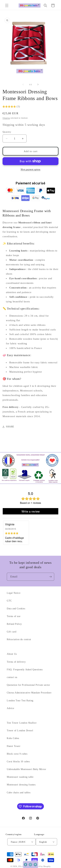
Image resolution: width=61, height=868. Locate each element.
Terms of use (13, 616)
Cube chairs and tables (18, 792)
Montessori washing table (20, 777)
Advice (10, 708)
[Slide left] (23, 84)
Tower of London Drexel (20, 730)
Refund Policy (14, 624)
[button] (7, 5)
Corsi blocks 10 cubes (18, 761)
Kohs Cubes (13, 738)
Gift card (11, 631)
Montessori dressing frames (21, 784)
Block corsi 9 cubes (17, 754)
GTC (9, 600)
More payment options (30, 169)
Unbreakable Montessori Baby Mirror (26, 769)
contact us (12, 677)
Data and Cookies (16, 608)
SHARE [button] (10, 426)
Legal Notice (13, 593)
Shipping (6, 118)
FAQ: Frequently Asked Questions (25, 669)
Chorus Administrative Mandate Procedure (29, 692)
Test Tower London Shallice (22, 723)
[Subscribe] (50, 577)
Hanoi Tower (14, 746)
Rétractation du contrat (19, 639)
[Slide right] (38, 84)
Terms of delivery (16, 662)
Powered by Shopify (41, 866)
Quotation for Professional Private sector (28, 685)
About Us (12, 654)
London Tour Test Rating (20, 700)
